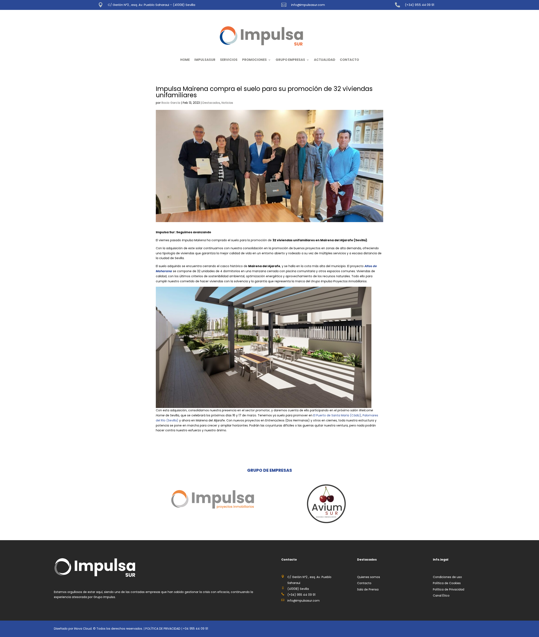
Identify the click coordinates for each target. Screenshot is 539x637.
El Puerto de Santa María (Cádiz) (337, 415)
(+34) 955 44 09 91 (419, 5)
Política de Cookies (447, 583)
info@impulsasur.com (308, 5)
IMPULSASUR (204, 59)
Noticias (227, 103)
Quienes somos (368, 577)
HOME (185, 59)
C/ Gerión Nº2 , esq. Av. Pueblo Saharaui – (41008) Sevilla (151, 5)
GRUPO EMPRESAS (290, 59)
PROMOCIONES (254, 59)
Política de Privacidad (448, 589)
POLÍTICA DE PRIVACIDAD (162, 628)
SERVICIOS (228, 59)
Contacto (364, 583)
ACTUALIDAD (324, 59)
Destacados (211, 103)
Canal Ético (441, 595)
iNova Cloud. (83, 628)
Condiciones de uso (447, 577)
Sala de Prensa (368, 589)
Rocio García (170, 103)
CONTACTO (349, 59)
